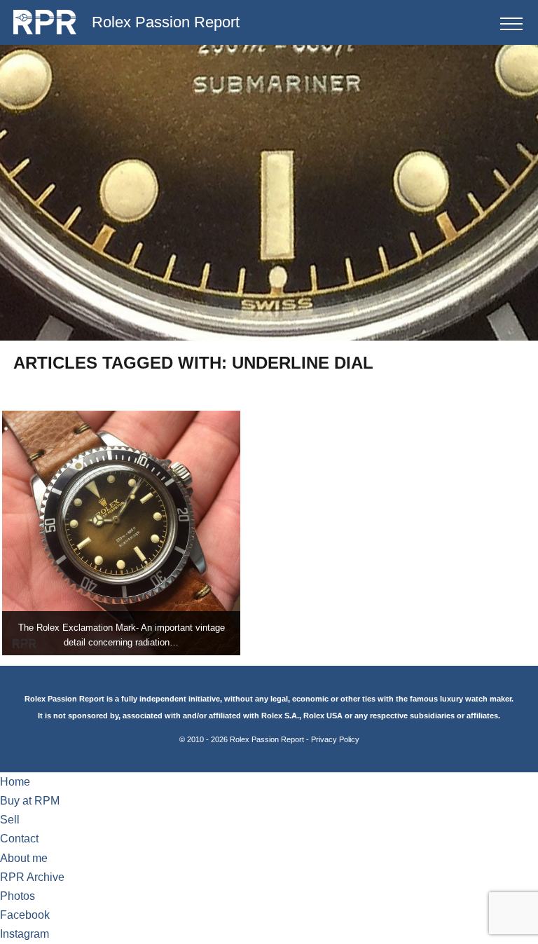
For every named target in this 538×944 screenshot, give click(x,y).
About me (24, 858)
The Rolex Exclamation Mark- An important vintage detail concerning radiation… (121, 635)
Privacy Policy (335, 739)
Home (15, 782)
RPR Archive (32, 877)
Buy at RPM (30, 801)
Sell (10, 820)
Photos (17, 896)
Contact (19, 838)
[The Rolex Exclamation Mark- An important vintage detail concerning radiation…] (121, 533)
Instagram (24, 934)
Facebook (25, 915)
